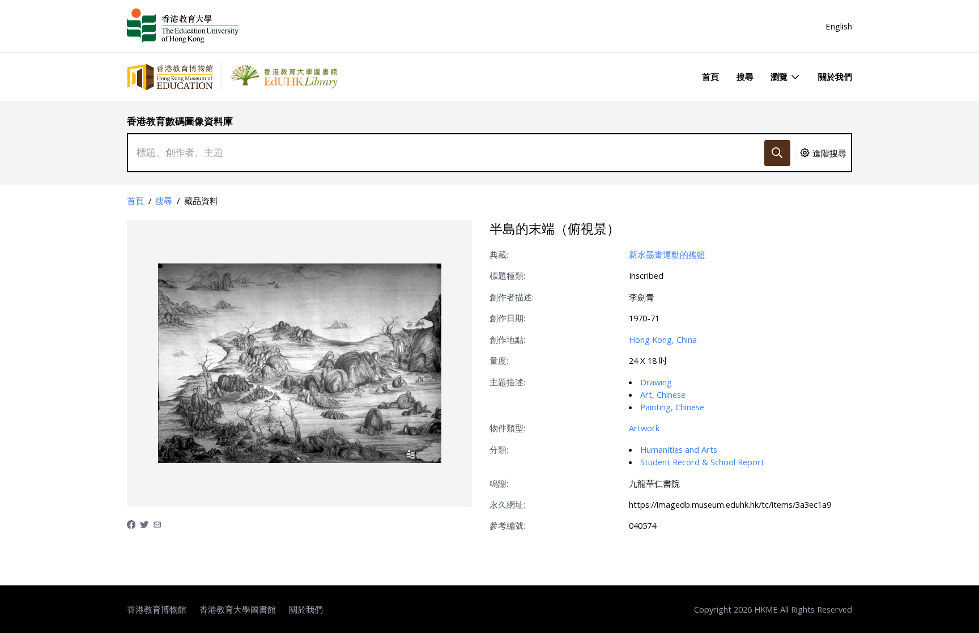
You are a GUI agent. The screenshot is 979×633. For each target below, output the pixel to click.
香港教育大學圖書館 (237, 609)
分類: (499, 449)
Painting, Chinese (672, 407)
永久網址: (507, 504)
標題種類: (507, 275)
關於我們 (835, 76)
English (838, 26)
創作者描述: (512, 297)
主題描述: (507, 382)
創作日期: (507, 318)
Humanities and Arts (678, 449)
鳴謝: (499, 483)
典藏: (499, 254)
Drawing (656, 382)
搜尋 (745, 76)
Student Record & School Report (702, 462)
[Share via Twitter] (144, 523)
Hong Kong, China (663, 339)
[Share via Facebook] (131, 523)
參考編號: (507, 525)
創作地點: (507, 339)
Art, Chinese (663, 394)
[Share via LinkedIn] (157, 523)
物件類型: (507, 428)
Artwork (644, 428)
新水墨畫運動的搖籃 (667, 254)
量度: (499, 360)
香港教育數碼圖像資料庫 (180, 121)
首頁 (710, 76)
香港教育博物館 (156, 609)
